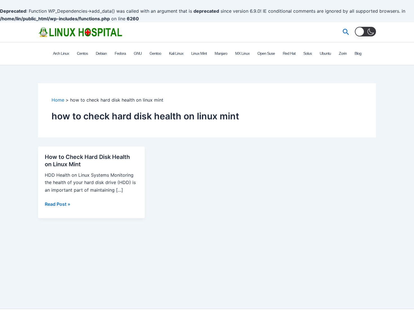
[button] (346, 32)
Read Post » (57, 204)
